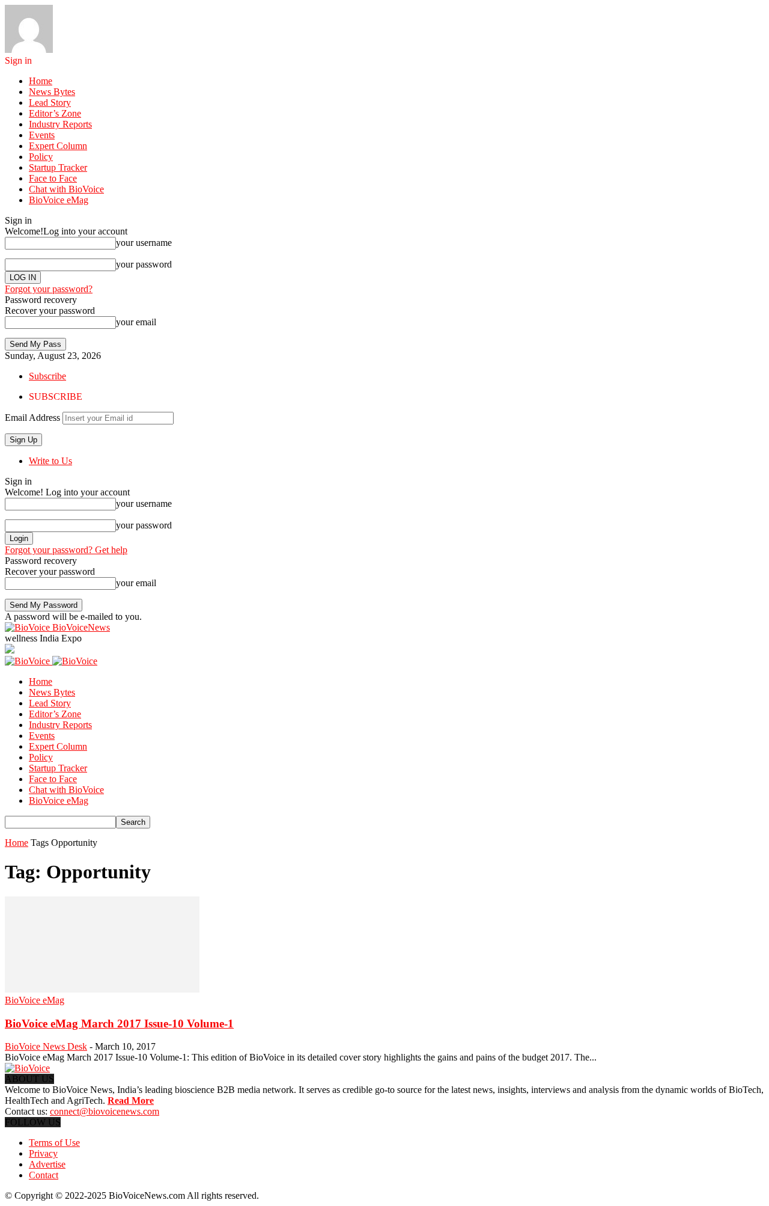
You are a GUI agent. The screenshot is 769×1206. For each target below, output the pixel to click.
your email (136, 322)
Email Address (32, 417)
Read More (131, 1100)
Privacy (43, 1153)
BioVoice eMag (58, 200)
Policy (41, 157)
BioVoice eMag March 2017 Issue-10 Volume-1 (119, 1023)
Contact (43, 1175)
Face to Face (53, 178)
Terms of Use (54, 1142)
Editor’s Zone (55, 113)
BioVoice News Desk (46, 1046)
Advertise (47, 1164)
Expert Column (58, 146)
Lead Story (50, 102)
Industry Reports (60, 124)
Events (42, 135)
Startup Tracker (58, 167)
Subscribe (47, 376)
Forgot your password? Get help (66, 550)
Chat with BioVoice (66, 189)
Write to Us (50, 461)
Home (40, 81)
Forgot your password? (49, 289)
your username (144, 242)
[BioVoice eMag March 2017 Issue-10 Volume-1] (102, 989)
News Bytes (52, 92)
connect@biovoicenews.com (104, 1111)
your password (144, 264)
